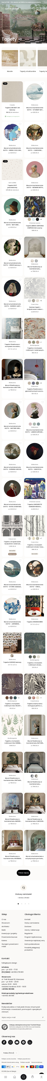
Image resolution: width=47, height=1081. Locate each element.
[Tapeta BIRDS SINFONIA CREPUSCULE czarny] (34, 206)
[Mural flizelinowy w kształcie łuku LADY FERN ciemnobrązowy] (12, 369)
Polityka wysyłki (25, 1062)
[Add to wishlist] (20, 83)
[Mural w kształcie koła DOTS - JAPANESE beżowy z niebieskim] (12, 605)
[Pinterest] (23, 1042)
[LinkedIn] (29, 1042)
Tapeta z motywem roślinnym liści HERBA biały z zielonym (12, 743)
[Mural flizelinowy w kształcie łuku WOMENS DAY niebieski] (12, 840)
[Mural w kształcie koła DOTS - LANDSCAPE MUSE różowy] (34, 410)
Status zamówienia (32, 923)
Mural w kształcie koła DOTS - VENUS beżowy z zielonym (12, 265)
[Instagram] (10, 1042)
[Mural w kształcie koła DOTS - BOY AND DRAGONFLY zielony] (12, 206)
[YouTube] (17, 1042)
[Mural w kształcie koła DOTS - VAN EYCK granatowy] (34, 451)
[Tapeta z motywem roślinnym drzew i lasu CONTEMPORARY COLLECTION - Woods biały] (34, 525)
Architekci (5, 926)
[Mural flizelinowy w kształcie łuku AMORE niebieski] (12, 803)
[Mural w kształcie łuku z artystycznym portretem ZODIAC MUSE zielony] (34, 840)
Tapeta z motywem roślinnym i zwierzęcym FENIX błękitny (35, 350)
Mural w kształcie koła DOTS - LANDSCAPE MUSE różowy (34, 432)
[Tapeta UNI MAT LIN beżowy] (12, 91)
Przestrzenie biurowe (9, 937)
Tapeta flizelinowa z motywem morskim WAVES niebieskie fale (12, 346)
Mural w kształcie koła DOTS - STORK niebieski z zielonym (12, 587)
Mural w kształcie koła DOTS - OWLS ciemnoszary (34, 587)
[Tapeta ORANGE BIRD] (34, 605)
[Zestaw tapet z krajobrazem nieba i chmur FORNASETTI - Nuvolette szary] (34, 288)
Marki (4, 930)
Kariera (4, 940)
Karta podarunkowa (32, 944)
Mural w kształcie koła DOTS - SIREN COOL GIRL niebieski (12, 150)
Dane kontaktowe (36, 1062)
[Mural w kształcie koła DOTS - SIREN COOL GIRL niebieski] (12, 132)
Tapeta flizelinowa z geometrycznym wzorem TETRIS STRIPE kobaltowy (34, 391)
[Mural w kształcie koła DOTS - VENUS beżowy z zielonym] (12, 247)
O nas (4, 919)
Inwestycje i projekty (9, 933)
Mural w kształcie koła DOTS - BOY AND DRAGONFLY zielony (12, 225)
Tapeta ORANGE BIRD (35, 622)
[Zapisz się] (42, 1017)
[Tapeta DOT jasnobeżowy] (12, 169)
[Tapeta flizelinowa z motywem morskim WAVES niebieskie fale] (12, 328)
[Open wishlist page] (37, 8)
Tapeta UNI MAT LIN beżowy (12, 109)
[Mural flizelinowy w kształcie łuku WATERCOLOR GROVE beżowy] (34, 247)
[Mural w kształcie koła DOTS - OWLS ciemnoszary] (34, 568)
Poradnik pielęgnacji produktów (32, 949)
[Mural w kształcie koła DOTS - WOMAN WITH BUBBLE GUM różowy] (34, 169)
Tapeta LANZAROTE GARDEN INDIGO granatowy (34, 506)
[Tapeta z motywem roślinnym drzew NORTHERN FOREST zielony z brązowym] (34, 643)
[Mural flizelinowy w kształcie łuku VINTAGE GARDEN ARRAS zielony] (12, 762)
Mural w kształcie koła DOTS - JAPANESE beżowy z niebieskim (12, 624)
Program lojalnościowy (33, 937)
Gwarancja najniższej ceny (35, 940)
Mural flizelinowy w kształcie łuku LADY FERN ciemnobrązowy (12, 387)
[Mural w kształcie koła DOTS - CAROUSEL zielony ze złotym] (34, 132)
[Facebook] (4, 1042)
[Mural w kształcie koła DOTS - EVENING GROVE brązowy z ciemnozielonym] (12, 451)
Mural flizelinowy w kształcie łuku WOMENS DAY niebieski (12, 858)
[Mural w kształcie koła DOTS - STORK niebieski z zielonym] (12, 568)
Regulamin (29, 933)
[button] (2, 8)
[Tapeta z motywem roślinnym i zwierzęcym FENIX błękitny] (34, 328)
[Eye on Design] (12, 9)
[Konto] (41, 1077)
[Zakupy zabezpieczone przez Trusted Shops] (5, 1027)
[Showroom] (40, 8)
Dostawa (28, 926)
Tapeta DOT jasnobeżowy (12, 186)
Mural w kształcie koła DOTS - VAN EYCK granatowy (34, 469)
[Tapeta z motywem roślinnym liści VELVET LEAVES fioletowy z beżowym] (12, 684)
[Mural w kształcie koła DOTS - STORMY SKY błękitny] (34, 91)
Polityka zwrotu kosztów (9, 1059)
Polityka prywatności (24, 1059)
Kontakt (27, 919)
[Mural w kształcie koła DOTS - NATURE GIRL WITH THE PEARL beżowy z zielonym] (12, 410)
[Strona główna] (14, 1077)
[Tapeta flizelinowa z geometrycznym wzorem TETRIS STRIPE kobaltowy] (34, 369)
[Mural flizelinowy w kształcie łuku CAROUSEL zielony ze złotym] (34, 803)
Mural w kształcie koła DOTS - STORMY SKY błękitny (34, 110)
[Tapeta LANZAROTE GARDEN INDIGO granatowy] (34, 488)
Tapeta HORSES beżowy (12, 662)
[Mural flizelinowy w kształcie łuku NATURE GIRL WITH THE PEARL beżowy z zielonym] (34, 725)
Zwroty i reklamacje (32, 930)
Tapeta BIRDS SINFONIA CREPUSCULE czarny (35, 227)
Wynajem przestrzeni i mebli (10, 945)
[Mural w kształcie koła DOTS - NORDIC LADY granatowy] (12, 288)
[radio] (29, 219)
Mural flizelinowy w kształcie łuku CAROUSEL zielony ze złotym (34, 821)
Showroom (6, 923)
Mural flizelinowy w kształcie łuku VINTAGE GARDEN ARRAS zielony (12, 780)
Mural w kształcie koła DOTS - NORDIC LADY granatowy (12, 306)
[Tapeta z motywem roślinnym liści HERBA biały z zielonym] (12, 725)
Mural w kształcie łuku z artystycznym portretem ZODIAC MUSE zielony (34, 858)
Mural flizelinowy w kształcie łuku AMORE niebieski (12, 821)
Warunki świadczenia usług (10, 1062)
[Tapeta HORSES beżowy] (12, 643)
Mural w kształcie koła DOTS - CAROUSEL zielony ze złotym (34, 150)
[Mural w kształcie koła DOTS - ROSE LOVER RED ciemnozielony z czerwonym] (12, 488)
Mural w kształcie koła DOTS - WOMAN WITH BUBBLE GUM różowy (34, 187)
